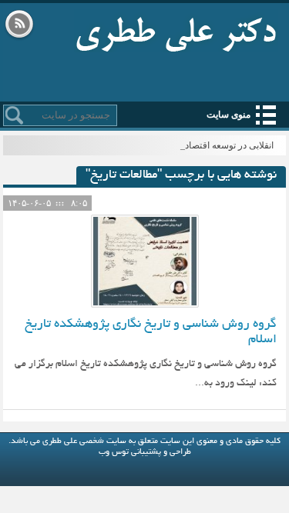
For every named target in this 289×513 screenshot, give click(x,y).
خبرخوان (19, 25)
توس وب (114, 452)
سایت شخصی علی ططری (176, 30)
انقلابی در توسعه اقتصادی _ (222, 145)
